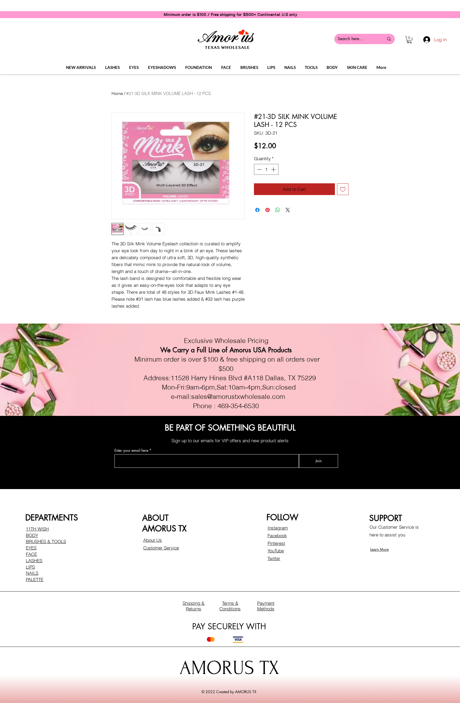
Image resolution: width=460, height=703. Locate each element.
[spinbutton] (266, 169)
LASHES (34, 560)
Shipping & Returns (193, 605)
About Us (152, 540)
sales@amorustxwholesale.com (238, 396)
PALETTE (34, 579)
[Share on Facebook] (257, 210)
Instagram (278, 528)
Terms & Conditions (230, 605)
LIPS (30, 567)
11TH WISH (37, 529)
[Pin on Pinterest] (267, 210)
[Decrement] (259, 169)
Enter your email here (131, 450)
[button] (409, 39)
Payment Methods (265, 605)
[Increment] (274, 169)
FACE (31, 554)
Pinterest (276, 543)
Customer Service (161, 548)
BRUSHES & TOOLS (46, 541)
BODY (32, 535)
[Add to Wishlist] (343, 189)
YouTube (276, 550)
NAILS (32, 573)
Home (117, 93)
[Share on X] (288, 210)
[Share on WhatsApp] (277, 210)
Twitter (274, 558)
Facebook (277, 535)
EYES (31, 548)
